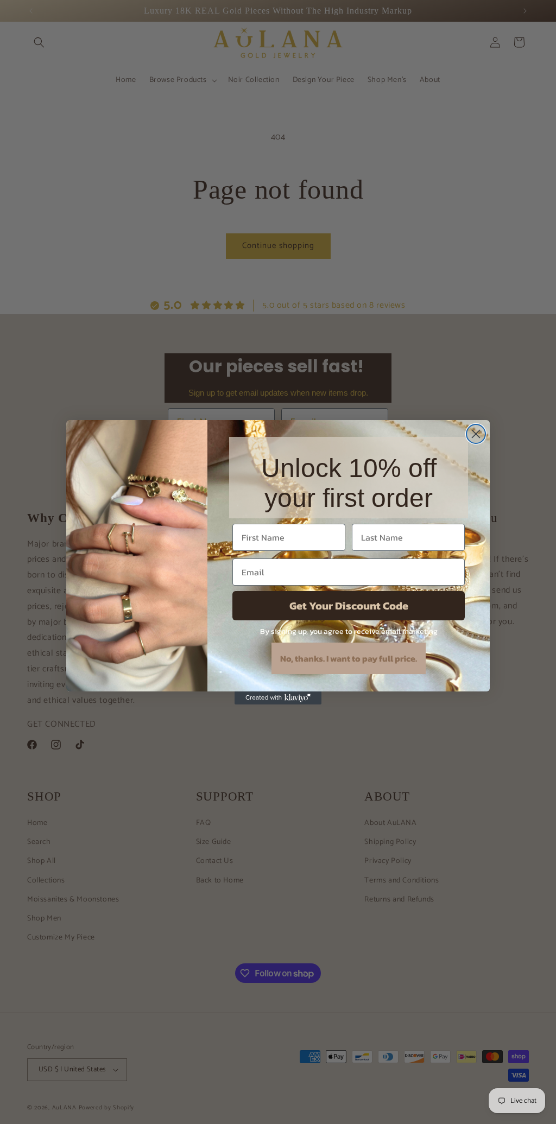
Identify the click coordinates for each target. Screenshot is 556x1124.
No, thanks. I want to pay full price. (348, 658)
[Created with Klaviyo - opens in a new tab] (278, 697)
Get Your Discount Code (348, 606)
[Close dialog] (475, 433)
